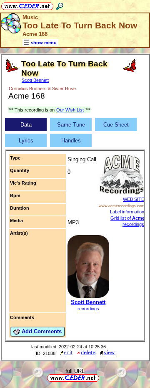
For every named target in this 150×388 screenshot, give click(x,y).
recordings (88, 308)
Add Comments (41, 331)
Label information (127, 211)
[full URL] (102, 377)
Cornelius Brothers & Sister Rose (42, 88)
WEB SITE (133, 199)
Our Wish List (70, 109)
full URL (75, 371)
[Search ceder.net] (59, 5)
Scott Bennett (35, 80)
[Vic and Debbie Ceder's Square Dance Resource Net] (27, 5)
